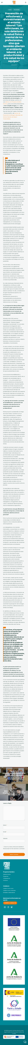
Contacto (5, 880)
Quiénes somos (7, 874)
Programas (5, 876)
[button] (25, 1042)
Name (5, 825)
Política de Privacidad (12, 1032)
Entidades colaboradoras (9, 892)
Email (5, 832)
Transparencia (6, 878)
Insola (9, 9)
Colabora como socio (8, 888)
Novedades (17, 9)
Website (5, 838)
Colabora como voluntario (9, 890)
